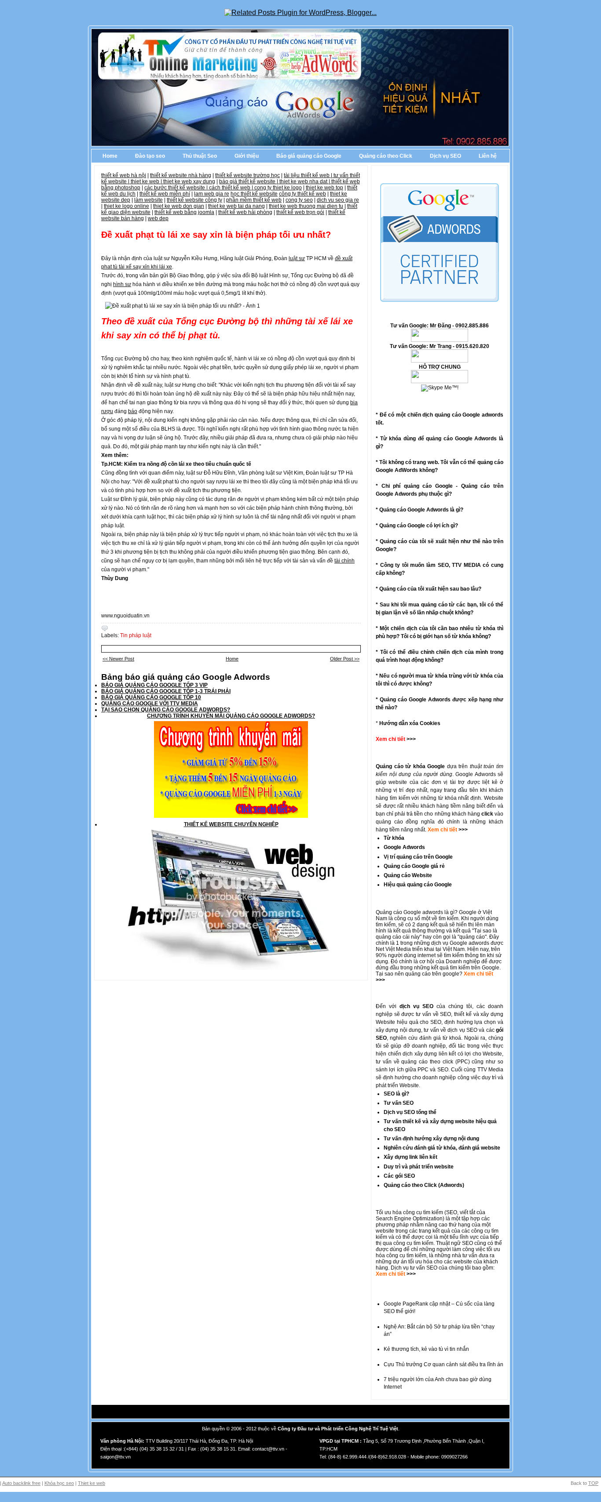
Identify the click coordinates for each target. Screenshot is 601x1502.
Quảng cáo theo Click (385, 156)
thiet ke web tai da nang (236, 206)
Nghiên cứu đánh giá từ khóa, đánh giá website (442, 1148)
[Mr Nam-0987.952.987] (439, 340)
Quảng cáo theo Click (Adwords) (424, 1185)
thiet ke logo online (126, 206)
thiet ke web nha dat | (305, 181)
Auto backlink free (21, 1483)
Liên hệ (488, 156)
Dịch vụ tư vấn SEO (414, 1268)
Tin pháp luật (135, 635)
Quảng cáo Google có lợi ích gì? (418, 525)
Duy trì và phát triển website (419, 1167)
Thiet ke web (91, 1483)
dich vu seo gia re (338, 200)
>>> (462, 830)
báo (132, 411)
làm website (148, 200)
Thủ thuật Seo (200, 156)
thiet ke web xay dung (189, 181)
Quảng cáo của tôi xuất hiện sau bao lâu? (430, 589)
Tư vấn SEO (399, 1103)
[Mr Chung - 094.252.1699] (439, 361)
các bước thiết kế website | (176, 188)
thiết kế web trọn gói (300, 212)
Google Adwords (404, 847)
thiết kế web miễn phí (164, 194)
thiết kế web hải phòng (245, 212)
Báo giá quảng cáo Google (308, 156)
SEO (451, 1212)
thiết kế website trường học (247, 175)
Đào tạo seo (150, 156)
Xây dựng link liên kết (410, 1157)
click (487, 814)
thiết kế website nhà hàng (180, 175)
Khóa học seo (59, 1483)
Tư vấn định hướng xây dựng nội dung (431, 1139)
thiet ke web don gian (178, 206)
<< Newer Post (118, 658)
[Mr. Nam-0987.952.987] (439, 381)
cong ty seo (299, 200)
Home (110, 156)
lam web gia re (211, 194)
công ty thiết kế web (302, 194)
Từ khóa (394, 838)
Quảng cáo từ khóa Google (410, 766)
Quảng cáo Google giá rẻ (414, 866)
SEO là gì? (396, 1094)
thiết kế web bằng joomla (184, 212)
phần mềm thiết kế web (254, 200)
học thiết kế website (254, 194)
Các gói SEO (399, 1176)
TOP (593, 1483)
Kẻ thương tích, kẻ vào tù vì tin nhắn (426, 1349)
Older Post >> (344, 658)
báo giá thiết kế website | (249, 181)
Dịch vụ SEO (445, 156)
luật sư (297, 258)
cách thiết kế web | (231, 188)
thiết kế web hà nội (123, 175)
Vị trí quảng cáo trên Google (418, 857)
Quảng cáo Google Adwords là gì (419, 510)
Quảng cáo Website (408, 875)
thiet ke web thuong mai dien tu (306, 206)
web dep (158, 218)
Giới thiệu (247, 156)
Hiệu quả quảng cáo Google (418, 885)
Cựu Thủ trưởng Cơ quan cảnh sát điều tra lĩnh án (443, 1364)
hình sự (122, 284)
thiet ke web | (147, 181)
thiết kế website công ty (194, 200)
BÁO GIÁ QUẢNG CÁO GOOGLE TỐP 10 (151, 697)
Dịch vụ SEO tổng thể (410, 1112)
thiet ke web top (324, 188)
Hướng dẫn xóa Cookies (409, 723)
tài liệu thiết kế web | (308, 175)
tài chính (344, 561)
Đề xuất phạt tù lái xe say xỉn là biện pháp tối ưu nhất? (216, 234)
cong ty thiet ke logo (278, 188)
